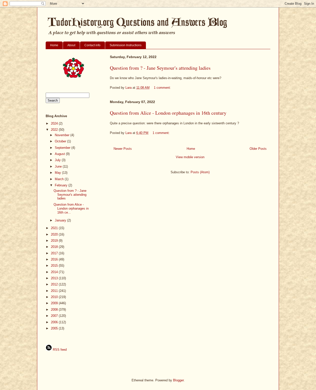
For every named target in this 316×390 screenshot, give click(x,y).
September (63, 148)
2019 (55, 240)
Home (54, 45)
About (71, 45)
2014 (55, 272)
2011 (55, 291)
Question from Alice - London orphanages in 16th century (168, 112)
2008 (55, 309)
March (60, 179)
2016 (55, 259)
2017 (55, 253)
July (58, 160)
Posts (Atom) (200, 172)
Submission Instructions (125, 45)
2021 (55, 228)
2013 (55, 278)
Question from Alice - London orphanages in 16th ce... (71, 208)
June (59, 166)
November (62, 135)
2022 (55, 129)
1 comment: (163, 87)
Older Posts (258, 149)
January (61, 220)
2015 (55, 265)
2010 (55, 297)
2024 (55, 123)
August (60, 154)
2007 (55, 316)
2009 (55, 303)
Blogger (178, 380)
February (61, 185)
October (61, 141)
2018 (55, 247)
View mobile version (190, 157)
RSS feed (59, 349)
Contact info (92, 45)
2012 (55, 284)
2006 (55, 322)
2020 (55, 234)
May (58, 172)
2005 (55, 328)
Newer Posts (123, 149)
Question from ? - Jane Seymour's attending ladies (160, 68)
